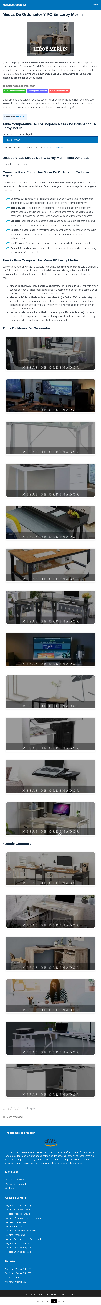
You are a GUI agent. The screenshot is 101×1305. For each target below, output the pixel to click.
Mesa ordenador (14, 1116)
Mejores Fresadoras (15, 1235)
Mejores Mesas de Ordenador (19, 1209)
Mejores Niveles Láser (16, 1222)
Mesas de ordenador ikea (14, 91)
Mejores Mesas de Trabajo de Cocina (23, 1218)
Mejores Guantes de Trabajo (19, 1251)
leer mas (61, 1301)
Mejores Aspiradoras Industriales (21, 1230)
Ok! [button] (54, 1301)
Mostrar (20, 116)
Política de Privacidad (15, 1184)
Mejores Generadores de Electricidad (23, 1239)
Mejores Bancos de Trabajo (18, 1205)
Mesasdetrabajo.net (15, 4)
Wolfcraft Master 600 (15, 1281)
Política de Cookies (14, 1179)
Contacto (9, 1188)
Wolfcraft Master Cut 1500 (18, 1273)
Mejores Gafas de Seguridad (19, 1247)
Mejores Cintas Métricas (17, 1243)
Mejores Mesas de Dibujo (17, 1213)
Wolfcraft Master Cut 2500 (18, 1269)
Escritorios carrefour (59, 91)
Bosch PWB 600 (13, 1277)
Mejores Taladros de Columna (19, 1226)
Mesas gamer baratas (37, 91)
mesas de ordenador (52, 147)
